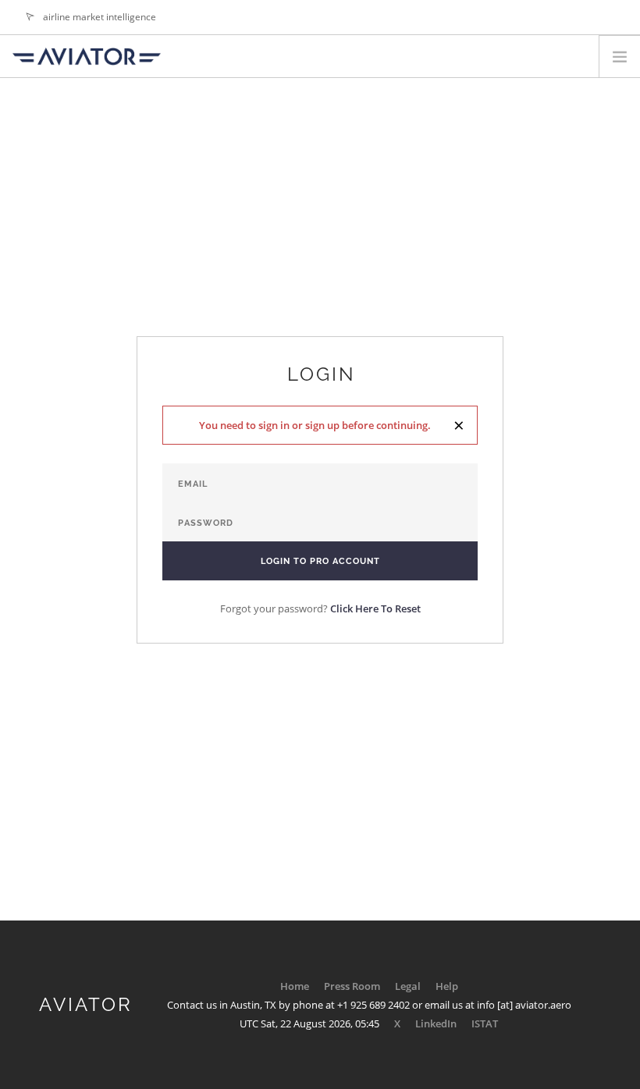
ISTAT (484, 1023)
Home (294, 986)
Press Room (352, 986)
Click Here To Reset (375, 608)
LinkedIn (436, 1023)
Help (447, 986)
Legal (408, 986)
